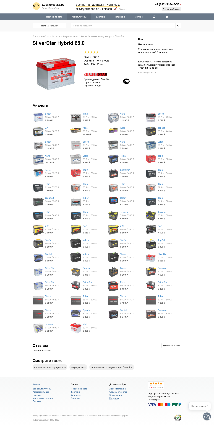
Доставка (100, 16)
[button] (207, 416)
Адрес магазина (117, 388)
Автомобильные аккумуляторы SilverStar (112, 367)
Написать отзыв (172, 345)
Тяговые (37, 401)
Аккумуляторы (79, 16)
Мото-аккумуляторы (43, 397)
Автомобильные (41, 391)
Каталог (37, 384)
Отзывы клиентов (118, 391)
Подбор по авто (54, 16)
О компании (115, 394)
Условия (123, 9)
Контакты (114, 397)
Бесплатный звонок (171, 9)
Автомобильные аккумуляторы (50, 367)
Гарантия (76, 397)
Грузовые (37, 394)
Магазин (139, 16)
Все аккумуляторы (42, 388)
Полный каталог (49, 25)
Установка (120, 16)
